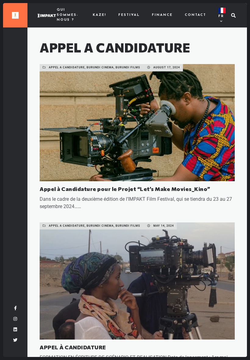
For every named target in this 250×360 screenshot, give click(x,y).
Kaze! (99, 15)
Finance (162, 15)
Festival (129, 15)
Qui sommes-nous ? (67, 15)
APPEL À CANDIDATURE (73, 347)
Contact (195, 15)
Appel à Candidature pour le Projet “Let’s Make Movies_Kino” (125, 188)
